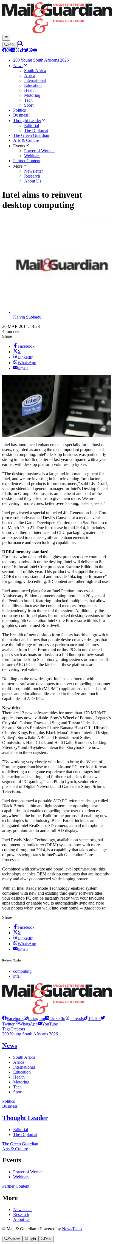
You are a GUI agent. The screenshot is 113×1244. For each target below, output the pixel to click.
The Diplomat (25, 1134)
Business (10, 1106)
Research (21, 1214)
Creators (17, 1029)
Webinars (21, 1176)
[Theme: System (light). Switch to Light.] (10, 45)
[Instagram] (9, 50)
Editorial (20, 1129)
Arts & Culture (15, 1148)
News (9, 1045)
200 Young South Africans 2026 (30, 1034)
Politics (8, 1101)
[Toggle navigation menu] (6, 38)
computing (22, 971)
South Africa (24, 1057)
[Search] (20, 44)
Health (19, 1077)
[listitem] (13, 1018)
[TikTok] (22, 50)
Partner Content (15, 1186)
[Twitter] (26, 50)
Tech (17, 1087)
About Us (21, 1219)
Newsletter (22, 1209)
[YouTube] (35, 50)
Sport (17, 1092)
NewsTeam (72, 1228)
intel (17, 976)
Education (22, 1072)
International (24, 1067)
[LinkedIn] (13, 50)
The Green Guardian (20, 1143)
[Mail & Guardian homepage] (56, 18)
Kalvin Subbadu (27, 317)
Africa (18, 1062)
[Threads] (17, 50)
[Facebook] (4, 50)
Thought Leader (25, 1117)
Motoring (21, 1082)
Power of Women (28, 1172)
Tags (6, 1029)
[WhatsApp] (31, 50)
